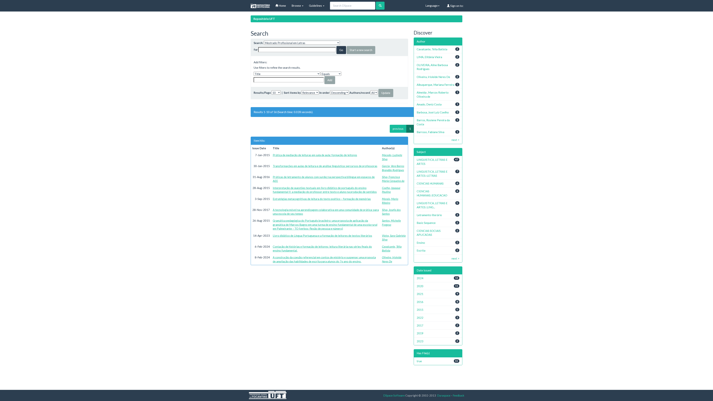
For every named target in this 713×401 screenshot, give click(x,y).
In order (324, 92)
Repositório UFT (264, 18)
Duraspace (443, 395)
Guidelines (316, 5)
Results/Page (262, 92)
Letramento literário (429, 215)
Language (431, 5)
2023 (420, 341)
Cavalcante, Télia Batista (432, 49)
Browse (297, 5)
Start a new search (361, 50)
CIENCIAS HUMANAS (430, 183)
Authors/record (359, 92)
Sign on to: (456, 5)
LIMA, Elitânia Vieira (429, 57)
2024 (420, 278)
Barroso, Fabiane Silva (430, 132)
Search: (258, 43)
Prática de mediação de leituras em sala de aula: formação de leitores (315, 155)
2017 (420, 325)
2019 (420, 333)
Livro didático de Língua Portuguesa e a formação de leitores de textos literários (322, 235)
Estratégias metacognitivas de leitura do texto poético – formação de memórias (322, 198)
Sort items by (292, 92)
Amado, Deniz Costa (429, 104)
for (256, 49)
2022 (420, 317)
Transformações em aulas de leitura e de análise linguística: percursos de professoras (325, 166)
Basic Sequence (426, 222)
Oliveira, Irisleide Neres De (433, 77)
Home (282, 5)
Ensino (421, 242)
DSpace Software (394, 395)
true (419, 361)
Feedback (458, 395)
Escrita (421, 250)
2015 (420, 309)
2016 (420, 302)
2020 (420, 286)
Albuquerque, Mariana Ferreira (435, 84)
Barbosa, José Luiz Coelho (433, 112)
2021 (420, 294)
